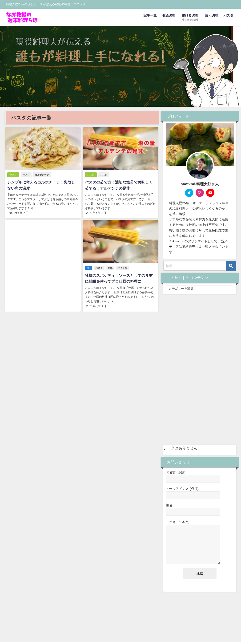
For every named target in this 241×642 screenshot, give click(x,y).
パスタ (228, 15)
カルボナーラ (42, 175)
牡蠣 (110, 268)
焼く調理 (211, 15)
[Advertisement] (43, 259)
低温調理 (168, 15)
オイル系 (122, 268)
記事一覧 (150, 15)
